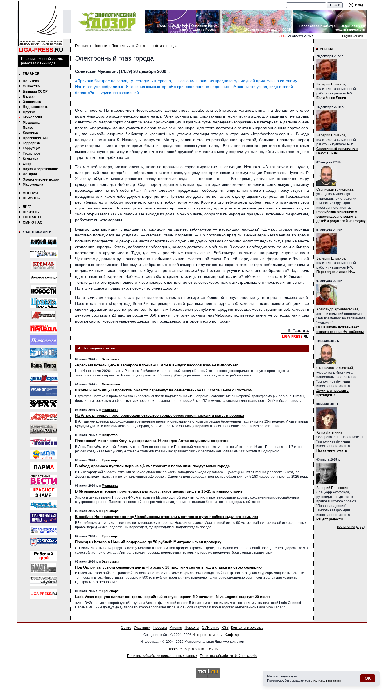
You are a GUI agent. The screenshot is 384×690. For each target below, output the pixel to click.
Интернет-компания (216, 635)
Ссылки (213, 649)
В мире (29, 97)
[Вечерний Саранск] (43, 543)
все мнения (346, 527)
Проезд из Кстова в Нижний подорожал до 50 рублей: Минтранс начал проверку (148, 542)
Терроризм (31, 143)
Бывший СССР (35, 91)
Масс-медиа (33, 184)
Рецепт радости (329, 519)
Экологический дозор (41, 179)
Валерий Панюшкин (332, 488)
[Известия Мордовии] (44, 378)
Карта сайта (194, 649)
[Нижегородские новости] (43, 290)
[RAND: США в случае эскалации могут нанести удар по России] (182, 21)
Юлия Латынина (329, 432)
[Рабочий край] (43, 556)
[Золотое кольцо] (43, 277)
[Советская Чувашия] (43, 454)
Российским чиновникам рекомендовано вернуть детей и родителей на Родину (341, 216)
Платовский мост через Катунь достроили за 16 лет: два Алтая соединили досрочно (152, 441)
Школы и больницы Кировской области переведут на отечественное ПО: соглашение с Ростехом (164, 390)
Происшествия (35, 138)
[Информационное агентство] (43, 340)
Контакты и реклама (247, 628)
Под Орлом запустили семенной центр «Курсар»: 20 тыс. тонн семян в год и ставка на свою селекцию (168, 567)
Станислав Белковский (334, 189)
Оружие (29, 112)
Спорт (28, 164)
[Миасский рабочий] (44, 254)
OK (368, 678)
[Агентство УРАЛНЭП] (43, 391)
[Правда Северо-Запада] (43, 303)
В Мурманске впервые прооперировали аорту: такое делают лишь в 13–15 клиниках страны (159, 491)
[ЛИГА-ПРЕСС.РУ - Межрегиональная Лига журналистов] (40, 27)
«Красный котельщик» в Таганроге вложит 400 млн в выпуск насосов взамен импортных (156, 365)
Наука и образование (40, 169)
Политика (31, 81)
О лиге (126, 628)
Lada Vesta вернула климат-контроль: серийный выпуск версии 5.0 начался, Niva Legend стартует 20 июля (172, 597)
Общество (31, 86)
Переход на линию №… (335, 272)
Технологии (32, 117)
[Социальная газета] (43, 581)
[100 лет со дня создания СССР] (256, 21)
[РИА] (43, 265)
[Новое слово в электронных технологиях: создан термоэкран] (330, 21)
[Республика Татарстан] (43, 429)
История (30, 174)
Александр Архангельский (337, 309)
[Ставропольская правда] (43, 518)
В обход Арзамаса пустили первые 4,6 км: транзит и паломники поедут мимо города (152, 466)
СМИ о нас (32, 222)
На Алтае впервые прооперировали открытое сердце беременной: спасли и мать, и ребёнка (159, 415)
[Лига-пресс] (43, 594)
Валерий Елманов (330, 84)
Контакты (32, 217)
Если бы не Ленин (331, 98)
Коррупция (31, 148)
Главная (81, 46)
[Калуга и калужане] (43, 568)
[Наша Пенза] (43, 366)
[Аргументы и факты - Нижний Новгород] (43, 416)
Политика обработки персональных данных (162, 656)
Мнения (30, 193)
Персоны (32, 198)
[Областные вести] (43, 480)
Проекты (31, 212)
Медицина (31, 123)
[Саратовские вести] (43, 353)
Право (28, 128)
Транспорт (31, 153)
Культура (30, 159)
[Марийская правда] (43, 327)
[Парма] (43, 467)
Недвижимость (35, 107)
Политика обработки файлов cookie (228, 656)
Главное (31, 74)
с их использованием (326, 680)
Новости (100, 46)
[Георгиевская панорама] (43, 530)
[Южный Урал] (43, 404)
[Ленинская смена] (43, 315)
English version (352, 36)
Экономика (32, 102)
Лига (27, 207)
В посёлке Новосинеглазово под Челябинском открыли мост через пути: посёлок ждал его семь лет (166, 517)
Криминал (31, 133)
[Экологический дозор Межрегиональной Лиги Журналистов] (108, 21)
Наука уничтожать (331, 450)
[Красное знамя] (43, 492)
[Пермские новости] (43, 442)
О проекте (174, 649)
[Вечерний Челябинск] (43, 505)
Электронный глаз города (156, 46)
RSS (225, 628)
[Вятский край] (43, 242)
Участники (142, 628)
